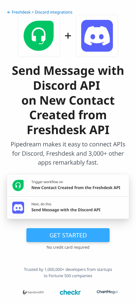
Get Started (68, 235)
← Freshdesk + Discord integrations (39, 12)
